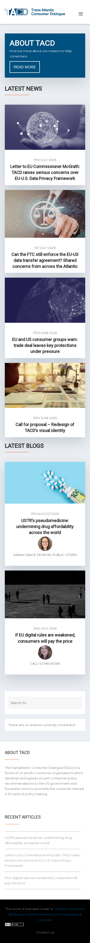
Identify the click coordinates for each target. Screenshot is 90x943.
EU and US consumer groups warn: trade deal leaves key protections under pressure (45, 345)
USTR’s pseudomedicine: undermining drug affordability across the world (45, 526)
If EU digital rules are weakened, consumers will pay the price (41, 880)
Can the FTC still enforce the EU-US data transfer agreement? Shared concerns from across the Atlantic (45, 260)
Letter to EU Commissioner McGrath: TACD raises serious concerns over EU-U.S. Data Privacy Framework (45, 172)
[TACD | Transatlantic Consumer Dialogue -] (35, 12)
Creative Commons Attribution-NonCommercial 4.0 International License (46, 914)
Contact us (45, 932)
